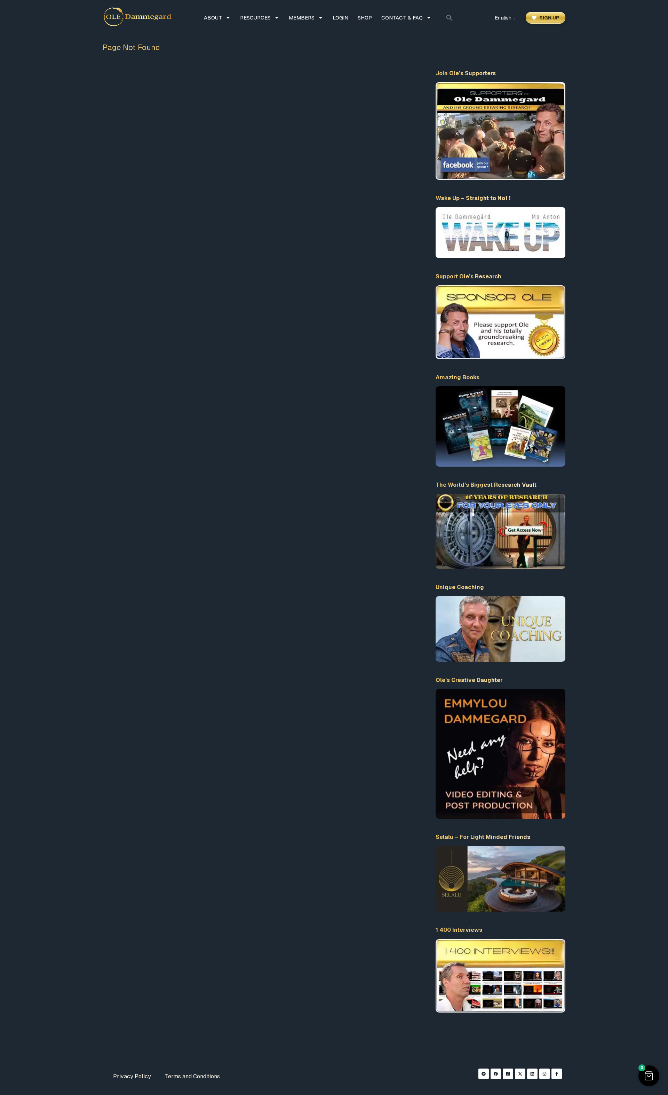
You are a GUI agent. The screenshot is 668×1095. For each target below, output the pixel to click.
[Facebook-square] (508, 1074)
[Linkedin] (532, 1074)
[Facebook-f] (556, 1074)
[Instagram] (544, 1074)
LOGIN (340, 17)
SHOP (365, 17)
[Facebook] (496, 1074)
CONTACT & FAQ (402, 17)
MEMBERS (302, 17)
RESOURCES (255, 17)
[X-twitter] (520, 1074)
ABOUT (213, 17)
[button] (449, 18)
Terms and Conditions (192, 1076)
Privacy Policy (132, 1076)
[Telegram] (483, 1074)
